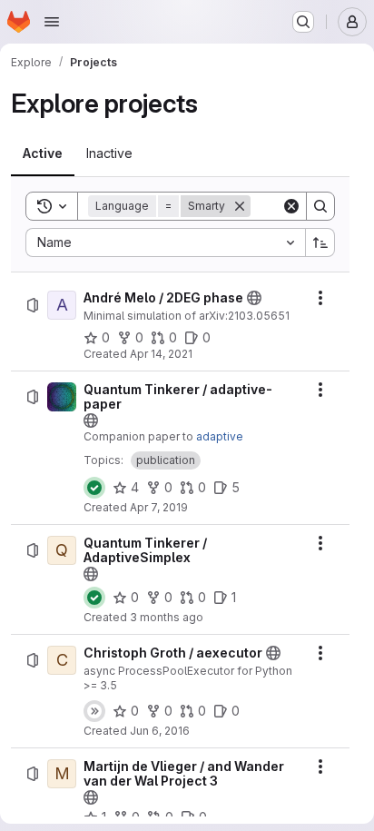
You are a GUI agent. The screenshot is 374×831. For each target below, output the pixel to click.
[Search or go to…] (303, 22)
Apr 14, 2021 (161, 354)
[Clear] (291, 206)
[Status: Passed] (94, 488)
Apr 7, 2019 (159, 507)
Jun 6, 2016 (160, 730)
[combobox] (165, 242)
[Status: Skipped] (94, 711)
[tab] (42, 153)
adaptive (219, 436)
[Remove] (240, 206)
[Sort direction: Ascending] (320, 242)
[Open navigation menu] (51, 21)
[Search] (320, 206)
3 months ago (166, 617)
